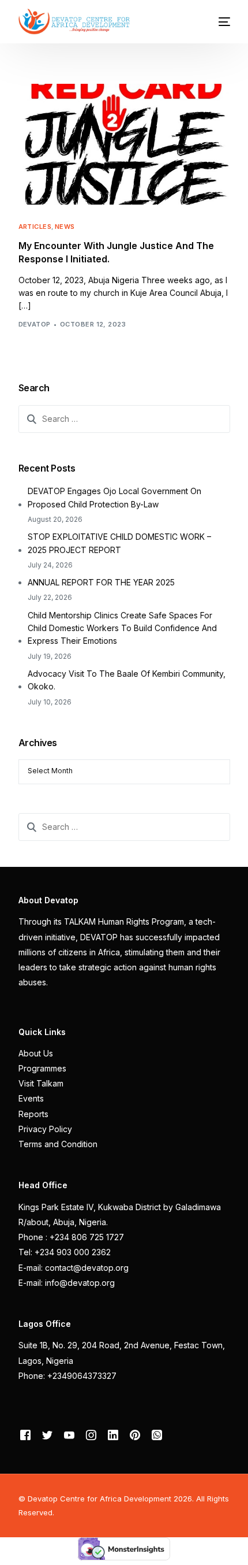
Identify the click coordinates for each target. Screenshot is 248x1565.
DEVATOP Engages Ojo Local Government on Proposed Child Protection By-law (114, 497)
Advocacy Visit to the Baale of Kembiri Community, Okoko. (127, 680)
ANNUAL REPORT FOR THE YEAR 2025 (101, 582)
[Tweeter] (47, 1435)
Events (31, 1098)
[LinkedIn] (113, 1435)
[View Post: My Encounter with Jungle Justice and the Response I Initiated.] (124, 144)
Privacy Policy (45, 1129)
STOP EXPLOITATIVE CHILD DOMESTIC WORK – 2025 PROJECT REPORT (119, 543)
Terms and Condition (57, 1144)
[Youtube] (69, 1435)
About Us (35, 1053)
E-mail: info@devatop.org (66, 1283)
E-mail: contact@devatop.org (73, 1268)
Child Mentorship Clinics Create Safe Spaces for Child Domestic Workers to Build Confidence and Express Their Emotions (122, 628)
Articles (35, 227)
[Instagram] (91, 1435)
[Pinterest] (135, 1435)
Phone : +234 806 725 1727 (71, 1237)
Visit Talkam (40, 1083)
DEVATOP (34, 324)
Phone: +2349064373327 (67, 1376)
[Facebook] (25, 1435)
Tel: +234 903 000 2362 (64, 1252)
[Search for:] (124, 419)
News (65, 227)
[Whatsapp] (157, 1435)
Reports (33, 1114)
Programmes (42, 1068)
